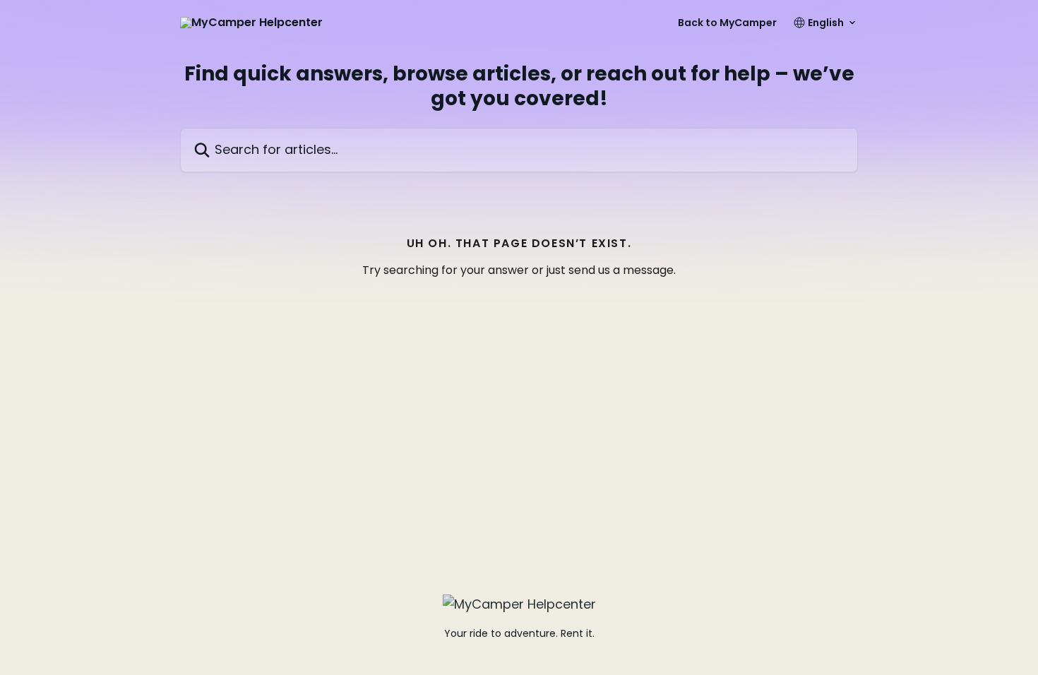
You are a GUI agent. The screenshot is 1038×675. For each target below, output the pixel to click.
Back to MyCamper (727, 23)
